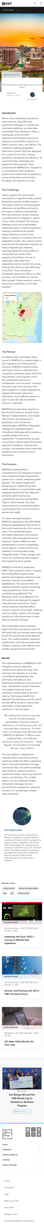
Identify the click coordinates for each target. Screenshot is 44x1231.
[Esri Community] (28, 1134)
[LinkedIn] (39, 1129)
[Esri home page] (7, 3)
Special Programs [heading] (9, 1165)
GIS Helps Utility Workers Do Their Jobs (19, 1043)
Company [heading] (6, 1160)
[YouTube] (39, 1134)
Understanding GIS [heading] (10, 1155)
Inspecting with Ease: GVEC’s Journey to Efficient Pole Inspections (19, 939)
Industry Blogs (8, 10)
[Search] (34, 3)
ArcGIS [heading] (5, 1144)
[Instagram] (33, 1134)
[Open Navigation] (41, 3)
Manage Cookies (11, 1214)
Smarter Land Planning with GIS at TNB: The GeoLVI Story (21, 992)
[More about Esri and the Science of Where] (7, 1134)
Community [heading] (7, 1150)
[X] (33, 1129)
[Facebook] (28, 1129)
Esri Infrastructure (32, 99)
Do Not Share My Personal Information (19, 1221)
